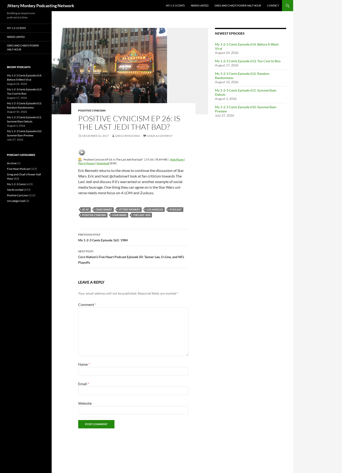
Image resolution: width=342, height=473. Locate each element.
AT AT (85, 209)
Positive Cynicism (91, 110)
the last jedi (141, 215)
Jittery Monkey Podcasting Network (40, 5)
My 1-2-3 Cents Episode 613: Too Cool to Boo (248, 61)
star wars (119, 215)
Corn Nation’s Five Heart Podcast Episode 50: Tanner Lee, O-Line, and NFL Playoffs (131, 257)
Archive (12, 163)
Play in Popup (86, 163)
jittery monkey (129, 209)
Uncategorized (16, 201)
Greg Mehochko (127, 136)
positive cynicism (94, 215)
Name (84, 364)
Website (85, 403)
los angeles (155, 209)
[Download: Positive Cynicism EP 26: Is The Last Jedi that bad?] (80, 159)
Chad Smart (104, 209)
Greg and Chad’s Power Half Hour (238, 5)
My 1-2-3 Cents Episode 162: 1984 (103, 237)
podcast (176, 209)
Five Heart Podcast (18, 169)
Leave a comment (160, 136)
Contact (273, 5)
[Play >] (82, 152)
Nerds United (199, 5)
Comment (87, 304)
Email (83, 383)
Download (103, 163)
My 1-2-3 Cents (175, 5)
